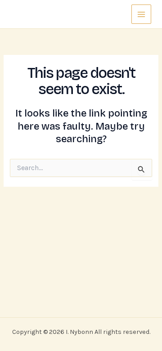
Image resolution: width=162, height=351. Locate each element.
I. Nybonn (37, 14)
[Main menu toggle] (141, 14)
